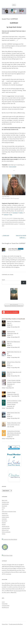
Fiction (3, 507)
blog (11, 214)
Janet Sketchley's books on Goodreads (13, 319)
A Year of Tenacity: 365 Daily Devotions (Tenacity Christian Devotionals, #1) (14, 382)
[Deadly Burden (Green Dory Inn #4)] (4, 354)
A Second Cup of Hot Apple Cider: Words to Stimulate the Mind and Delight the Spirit (14, 433)
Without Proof (5, 530)
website (6, 214)
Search (3, 279)
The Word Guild (17, 590)
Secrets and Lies (5, 526)
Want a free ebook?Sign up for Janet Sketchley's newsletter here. (14, 305)
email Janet (8, 574)
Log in (3, 602)
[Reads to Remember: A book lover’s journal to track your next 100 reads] (4, 424)
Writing (3, 533)
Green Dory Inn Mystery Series (9, 511)
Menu (14, 4)
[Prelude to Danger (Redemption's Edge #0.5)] (4, 394)
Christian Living (16, 218)
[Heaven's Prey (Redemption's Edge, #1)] (4, 323)
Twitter (21, 212)
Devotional (4, 506)
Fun (3, 509)
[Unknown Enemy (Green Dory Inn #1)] (4, 364)
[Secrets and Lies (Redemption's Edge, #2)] (4, 334)
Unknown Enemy (6, 528)
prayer (3, 224)
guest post (20, 222)
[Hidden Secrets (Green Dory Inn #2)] (4, 415)
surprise (16, 224)
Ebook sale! (5, 235)
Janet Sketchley (13, 249)
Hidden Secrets (5, 517)
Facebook (15, 212)
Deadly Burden (5, 504)
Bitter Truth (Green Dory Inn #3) (14, 372)
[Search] (23, 282)
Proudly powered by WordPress (16, 624)
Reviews (4, 524)
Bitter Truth (4, 500)
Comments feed (5, 605)
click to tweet (12, 166)
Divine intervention (13, 222)
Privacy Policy (5, 624)
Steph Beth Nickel (9, 224)
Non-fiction (4, 520)
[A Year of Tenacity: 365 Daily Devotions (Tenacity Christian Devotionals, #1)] (4, 382)
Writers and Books (6, 532)
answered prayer (14, 220)
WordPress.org (5, 607)
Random (4, 522)
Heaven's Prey (5, 515)
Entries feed (4, 603)
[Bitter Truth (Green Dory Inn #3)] (4, 374)
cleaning (7, 222)
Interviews (4, 519)
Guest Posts (4, 513)
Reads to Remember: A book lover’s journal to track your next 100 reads (13, 424)
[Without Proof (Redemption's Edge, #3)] (4, 344)
